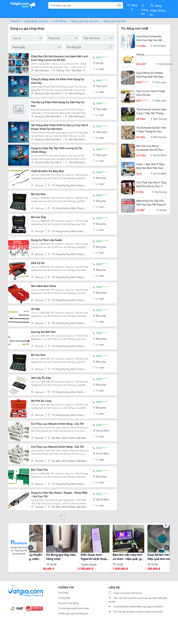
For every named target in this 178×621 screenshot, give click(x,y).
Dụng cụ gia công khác (114, 20)
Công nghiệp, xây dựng (36, 20)
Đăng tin (134, 5)
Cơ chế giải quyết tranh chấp (73, 608)
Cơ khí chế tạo (59, 20)
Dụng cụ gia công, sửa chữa (85, 20)
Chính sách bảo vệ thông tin (73, 613)
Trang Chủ (15, 20)
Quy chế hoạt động (68, 603)
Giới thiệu (63, 592)
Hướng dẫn (64, 597)
